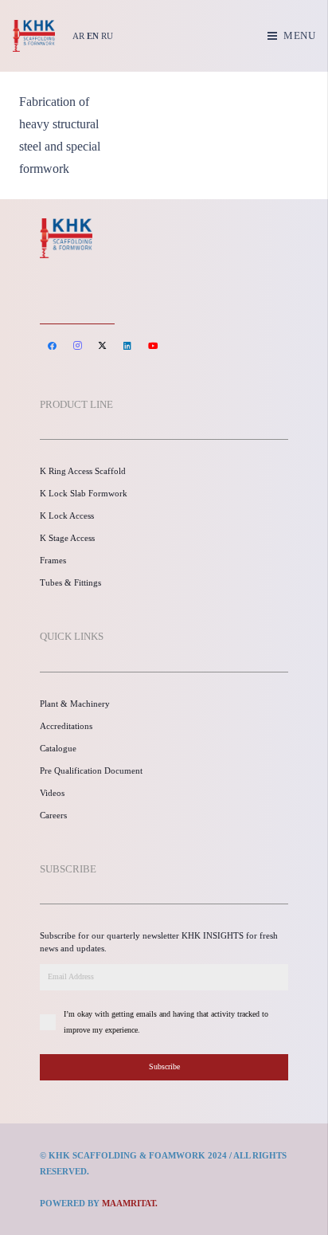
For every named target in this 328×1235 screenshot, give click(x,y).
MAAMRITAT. (130, 1203)
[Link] (34, 36)
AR (78, 36)
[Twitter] (103, 346)
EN (93, 36)
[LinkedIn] (128, 346)
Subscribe (164, 1067)
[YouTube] (153, 346)
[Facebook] (52, 346)
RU (107, 36)
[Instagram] (78, 346)
